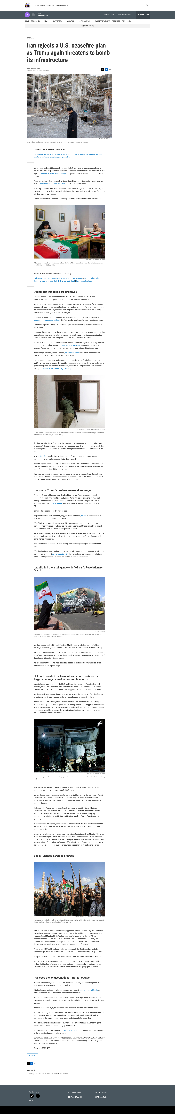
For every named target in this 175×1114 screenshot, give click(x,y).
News (46, 21)
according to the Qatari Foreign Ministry (55, 368)
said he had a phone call (71, 345)
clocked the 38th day (69, 1030)
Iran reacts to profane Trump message (67, 278)
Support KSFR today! (87, 25)
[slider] (36, 15)
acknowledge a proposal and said (47, 320)
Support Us (57, 21)
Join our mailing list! (101, 1092)
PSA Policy (126, 21)
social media (57, 503)
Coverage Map (84, 21)
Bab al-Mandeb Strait (66, 281)
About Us (70, 21)
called (83, 516)
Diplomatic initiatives (42, 278)
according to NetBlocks (88, 990)
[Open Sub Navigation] (41, 21)
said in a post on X (59, 554)
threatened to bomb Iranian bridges (52, 173)
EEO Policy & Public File (75, 1097)
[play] (27, 15)
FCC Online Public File (75, 1092)
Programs (35, 21)
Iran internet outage (84, 281)
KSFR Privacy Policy (101, 1097)
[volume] (33, 14)
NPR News (30, 38)
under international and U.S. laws (52, 184)
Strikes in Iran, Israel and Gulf (45, 281)
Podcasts (116, 21)
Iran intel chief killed (92, 278)
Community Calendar (101, 21)
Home (27, 21)
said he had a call (72, 353)
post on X (41, 456)
